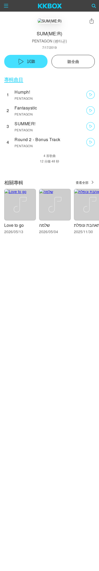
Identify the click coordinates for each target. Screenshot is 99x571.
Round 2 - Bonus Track (37, 139)
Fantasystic (26, 108)
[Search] (94, 6)
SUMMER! (25, 124)
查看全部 (82, 182)
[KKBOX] (50, 6)
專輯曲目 (13, 79)
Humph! (22, 92)
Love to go (14, 225)
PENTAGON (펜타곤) (49, 41)
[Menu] (6, 6)
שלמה (44, 225)
